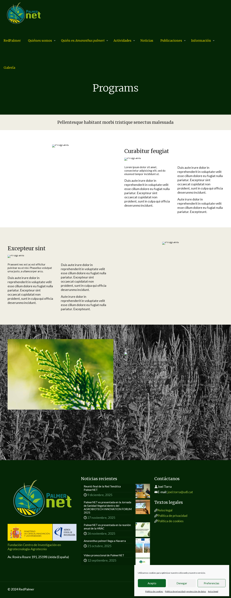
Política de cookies (154, 591)
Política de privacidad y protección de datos (185, 591)
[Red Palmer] (24, 13)
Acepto (152, 583)
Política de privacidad (172, 516)
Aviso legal (213, 591)
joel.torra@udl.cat (180, 492)
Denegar (181, 583)
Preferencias (211, 583)
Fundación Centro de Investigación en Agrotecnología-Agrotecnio (34, 547)
